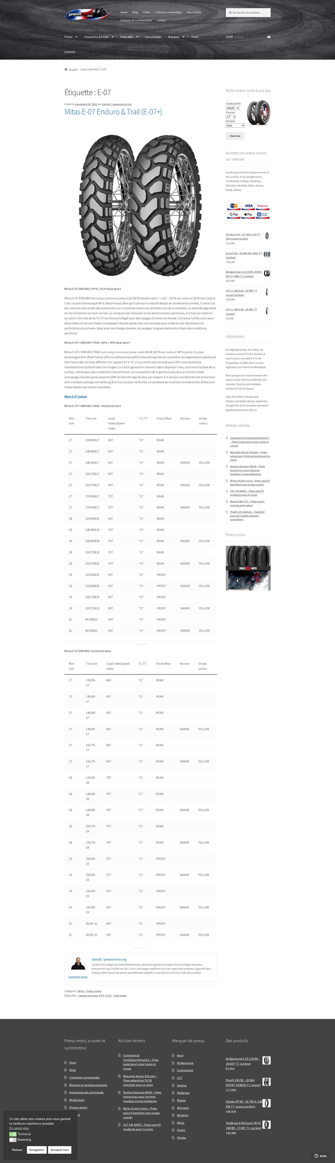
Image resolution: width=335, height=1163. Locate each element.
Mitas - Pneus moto (89, 991)
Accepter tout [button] (60, 1149)
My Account (77, 1100)
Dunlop (182, 1085)
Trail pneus (120, 995)
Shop (72, 1062)
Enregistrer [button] (36, 1149)
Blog (135, 12)
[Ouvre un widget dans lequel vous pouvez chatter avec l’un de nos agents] (320, 1156)
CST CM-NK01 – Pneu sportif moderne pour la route (247, 493)
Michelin (182, 1115)
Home (124, 12)
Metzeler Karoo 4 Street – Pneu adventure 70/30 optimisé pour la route (250, 456)
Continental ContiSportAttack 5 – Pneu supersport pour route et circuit (249, 441)
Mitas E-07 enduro (75, 396)
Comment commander (168, 12)
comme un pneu (88, 995)
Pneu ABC (126, 37)
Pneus (68, 37)
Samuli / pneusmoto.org (116, 104)
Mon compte (194, 12)
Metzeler (183, 1108)
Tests (195, 37)
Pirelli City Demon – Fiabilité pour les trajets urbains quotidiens (247, 515)
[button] (12, 1134)
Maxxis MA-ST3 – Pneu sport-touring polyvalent (247, 503)
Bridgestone (185, 1063)
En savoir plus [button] (19, 1128)
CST (179, 1078)
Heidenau (183, 1093)
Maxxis (181, 1100)
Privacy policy (78, 1107)
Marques (173, 37)
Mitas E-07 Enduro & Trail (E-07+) (113, 111)
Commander (153, 37)
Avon (180, 1055)
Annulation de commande (86, 1092)
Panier (146, 12)
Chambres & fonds (96, 37)
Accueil (73, 69)
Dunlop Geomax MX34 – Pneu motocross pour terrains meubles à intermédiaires (247, 470)
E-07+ (108, 995)
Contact (161, 20)
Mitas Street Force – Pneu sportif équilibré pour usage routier (250, 482)
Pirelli (181, 1130)
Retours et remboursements (88, 1085)
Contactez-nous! (77, 976)
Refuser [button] (17, 1149)
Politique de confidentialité (136, 20)
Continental (185, 1070)
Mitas (180, 1123)
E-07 (101, 995)
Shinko (181, 1138)
